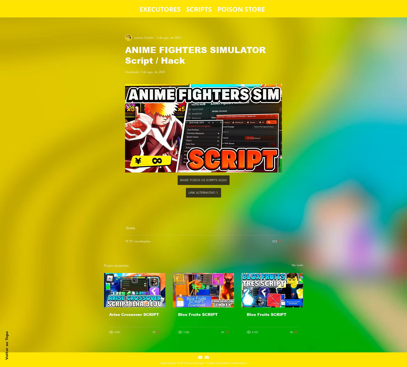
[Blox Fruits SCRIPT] (203, 290)
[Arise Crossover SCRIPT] (134, 290)
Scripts (130, 228)
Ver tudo (297, 265)
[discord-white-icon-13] (206, 357)
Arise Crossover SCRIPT (134, 314)
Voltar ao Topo (7, 345)
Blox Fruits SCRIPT (198, 314)
